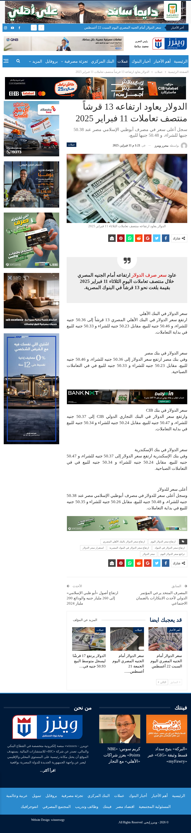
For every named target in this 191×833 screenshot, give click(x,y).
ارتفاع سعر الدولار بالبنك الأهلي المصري (124, 541)
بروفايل (51, 61)
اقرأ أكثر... (47, 770)
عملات (122, 61)
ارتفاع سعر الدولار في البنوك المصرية (129, 547)
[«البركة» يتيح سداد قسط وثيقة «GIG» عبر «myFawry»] (166, 729)
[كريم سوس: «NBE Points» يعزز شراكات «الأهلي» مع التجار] (119, 729)
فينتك (107, 807)
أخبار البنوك (141, 61)
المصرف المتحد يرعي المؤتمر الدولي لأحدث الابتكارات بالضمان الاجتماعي (161, 598)
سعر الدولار (149, 554)
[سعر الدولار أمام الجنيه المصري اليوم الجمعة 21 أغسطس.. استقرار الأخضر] (127, 639)
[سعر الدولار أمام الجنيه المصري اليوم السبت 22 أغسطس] (165, 639)
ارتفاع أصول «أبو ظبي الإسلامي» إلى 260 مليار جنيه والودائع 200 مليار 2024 (92, 598)
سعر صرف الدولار (149, 275)
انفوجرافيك (29, 807)
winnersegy (58, 820)
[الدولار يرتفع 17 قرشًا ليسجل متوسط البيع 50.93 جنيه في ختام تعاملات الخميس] (89, 639)
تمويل (36, 796)
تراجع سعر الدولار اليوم (172, 554)
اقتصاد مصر (125, 807)
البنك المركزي (102, 61)
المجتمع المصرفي (57, 807)
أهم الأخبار (162, 61)
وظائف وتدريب (86, 807)
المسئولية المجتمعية (155, 807)
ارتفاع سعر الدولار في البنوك (170, 547)
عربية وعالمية (17, 796)
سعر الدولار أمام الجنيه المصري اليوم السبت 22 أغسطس (122, 27)
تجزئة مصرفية (76, 61)
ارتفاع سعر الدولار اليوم (163, 541)
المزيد (37, 61)
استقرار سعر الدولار (93, 547)
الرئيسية (181, 61)
